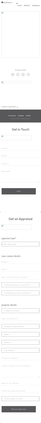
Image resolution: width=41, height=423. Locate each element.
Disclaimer (21, 115)
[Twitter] (18, 74)
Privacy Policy (12, 115)
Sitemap (28, 115)
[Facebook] (12, 74)
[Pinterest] (23, 74)
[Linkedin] (28, 74)
